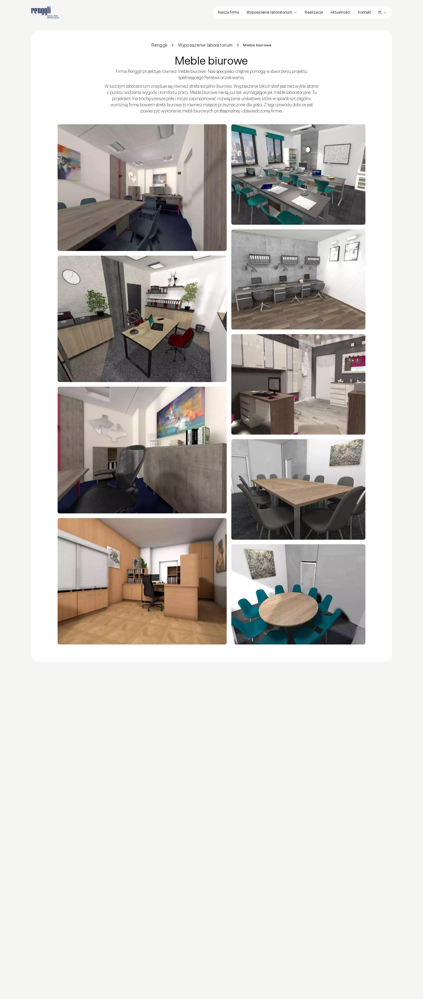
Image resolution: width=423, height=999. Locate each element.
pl (380, 12)
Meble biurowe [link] (257, 45)
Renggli (159, 45)
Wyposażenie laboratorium (269, 12)
